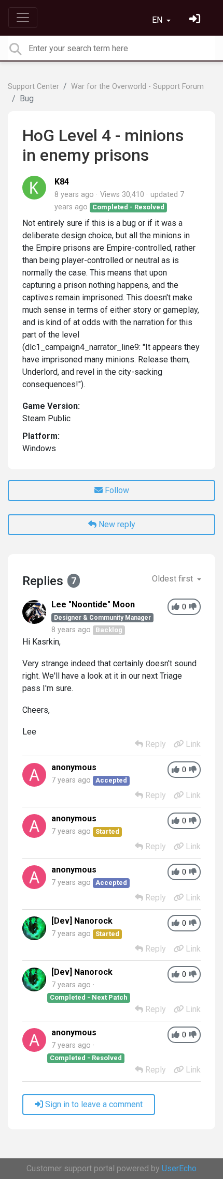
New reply (115, 524)
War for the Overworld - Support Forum (137, 86)
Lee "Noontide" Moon (93, 604)
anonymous (73, 767)
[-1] (193, 607)
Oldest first (173, 579)
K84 (61, 182)
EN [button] (158, 20)
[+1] (175, 607)
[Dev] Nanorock (82, 921)
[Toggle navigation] (22, 17)
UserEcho (179, 1168)
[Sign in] (196, 19)
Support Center (33, 86)
